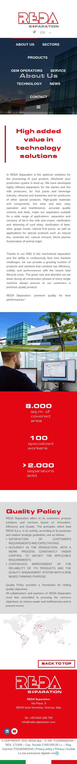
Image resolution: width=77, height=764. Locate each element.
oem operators (26, 71)
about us (25, 44)
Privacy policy (44, 749)
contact (38, 97)
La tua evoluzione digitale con (36, 753)
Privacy (59, 749)
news (55, 84)
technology (29, 84)
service (58, 71)
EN (42, 32)
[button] (38, 106)
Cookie (70, 749)
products (38, 58)
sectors (50, 44)
